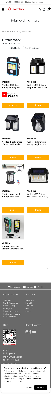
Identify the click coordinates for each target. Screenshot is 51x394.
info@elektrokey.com (35, 2)
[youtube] (35, 287)
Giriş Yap (29, 305)
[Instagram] (27, 331)
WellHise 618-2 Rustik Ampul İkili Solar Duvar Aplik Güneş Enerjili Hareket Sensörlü (37, 86)
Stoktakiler (16, 48)
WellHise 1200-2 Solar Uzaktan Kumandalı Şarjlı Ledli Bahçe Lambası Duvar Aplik (13, 247)
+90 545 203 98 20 (15, 2)
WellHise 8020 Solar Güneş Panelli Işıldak (11, 86)
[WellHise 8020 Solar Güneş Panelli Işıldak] (13, 66)
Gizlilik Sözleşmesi (10, 303)
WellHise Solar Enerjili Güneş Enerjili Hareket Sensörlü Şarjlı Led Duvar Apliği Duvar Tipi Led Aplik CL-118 (38, 143)
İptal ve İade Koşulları (12, 314)
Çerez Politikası (9, 316)
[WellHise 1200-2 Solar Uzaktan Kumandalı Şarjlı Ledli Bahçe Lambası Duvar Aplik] (13, 227)
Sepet (28, 311)
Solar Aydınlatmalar (23, 31)
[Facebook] (30, 331)
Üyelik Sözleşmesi (10, 311)
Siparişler (29, 287)
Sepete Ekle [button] (13, 105)
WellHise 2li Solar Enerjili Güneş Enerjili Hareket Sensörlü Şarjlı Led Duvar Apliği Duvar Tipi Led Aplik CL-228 (13, 143)
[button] (3, 9)
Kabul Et (40, 387)
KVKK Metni (7, 300)
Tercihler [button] (28, 387)
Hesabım (29, 308)
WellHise (6, 81)
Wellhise (31, 138)
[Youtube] (34, 331)
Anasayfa (6, 31)
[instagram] (41, 287)
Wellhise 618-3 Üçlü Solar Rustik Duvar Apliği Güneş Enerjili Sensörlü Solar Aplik (38, 195)
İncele (38, 105)
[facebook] (38, 287)
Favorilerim (15, 287)
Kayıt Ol (29, 303)
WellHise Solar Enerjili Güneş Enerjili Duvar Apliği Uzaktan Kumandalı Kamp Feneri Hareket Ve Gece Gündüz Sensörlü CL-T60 (12, 195)
